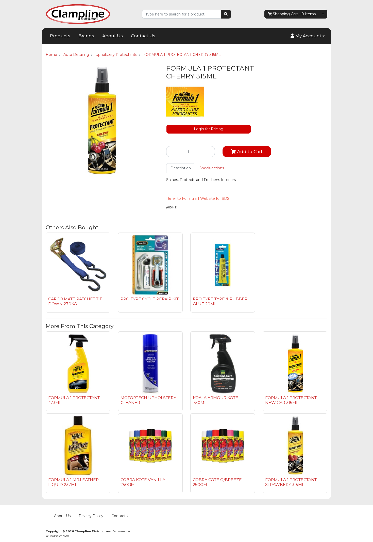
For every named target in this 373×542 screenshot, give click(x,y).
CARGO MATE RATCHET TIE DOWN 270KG (75, 301)
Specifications (211, 168)
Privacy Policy (91, 516)
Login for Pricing (208, 129)
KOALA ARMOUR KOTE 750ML (215, 400)
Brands (86, 35)
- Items (294, 14)
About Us (112, 35)
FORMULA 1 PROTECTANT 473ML (74, 400)
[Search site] (226, 14)
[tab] (180, 168)
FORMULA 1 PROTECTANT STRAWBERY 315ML (291, 482)
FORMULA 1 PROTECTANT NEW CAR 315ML (291, 400)
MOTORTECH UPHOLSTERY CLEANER (148, 400)
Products (60, 35)
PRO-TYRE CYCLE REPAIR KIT (150, 299)
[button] (308, 36)
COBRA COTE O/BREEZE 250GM (217, 482)
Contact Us (143, 35)
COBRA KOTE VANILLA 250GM (143, 482)
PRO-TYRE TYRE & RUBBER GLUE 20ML (220, 301)
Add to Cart (249, 151)
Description (181, 168)
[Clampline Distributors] (78, 13)
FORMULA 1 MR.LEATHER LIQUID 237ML (73, 482)
